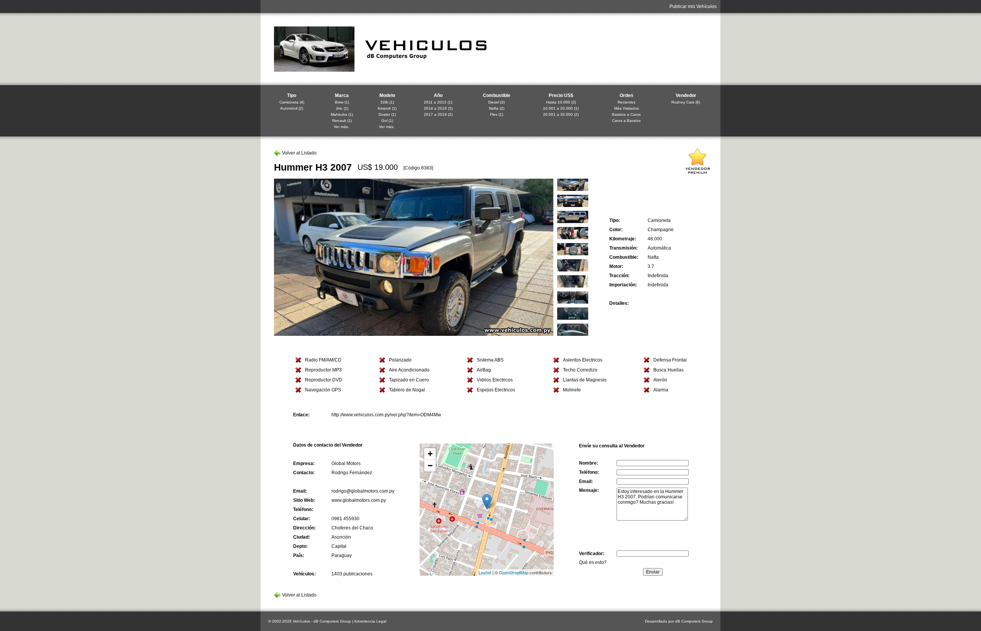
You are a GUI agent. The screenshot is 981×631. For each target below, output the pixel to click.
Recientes (626, 102)
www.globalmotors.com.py (358, 500)
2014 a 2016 (435, 108)
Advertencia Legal (370, 621)
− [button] (430, 465)
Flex (493, 114)
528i (384, 102)
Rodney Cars (682, 102)
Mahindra (339, 114)
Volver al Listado (299, 153)
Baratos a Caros (626, 114)
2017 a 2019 (435, 114)
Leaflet (485, 572)
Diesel (493, 102)
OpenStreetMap (513, 572)
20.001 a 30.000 (558, 114)
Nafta (494, 108)
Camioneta (289, 102)
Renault (339, 120)
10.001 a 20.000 (558, 108)
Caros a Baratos (626, 120)
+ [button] (430, 453)
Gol (384, 120)
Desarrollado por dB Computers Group (679, 621)
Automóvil (288, 108)
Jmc (339, 108)
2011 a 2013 (435, 102)
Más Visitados (626, 108)
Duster (384, 114)
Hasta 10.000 (558, 102)
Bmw (339, 102)
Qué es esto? (593, 562)
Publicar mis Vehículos (693, 6)
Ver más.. (342, 127)
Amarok (384, 108)
